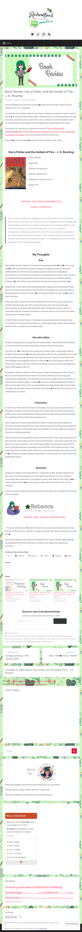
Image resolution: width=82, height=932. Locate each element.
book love (11, 636)
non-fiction (38, 898)
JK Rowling (31, 642)
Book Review (21, 636)
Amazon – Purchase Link (41, 207)
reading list (44, 898)
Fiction (48, 639)
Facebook (28, 517)
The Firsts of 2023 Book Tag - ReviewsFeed (29, 684)
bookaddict (41, 636)
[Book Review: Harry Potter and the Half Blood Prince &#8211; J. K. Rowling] (40, 585)
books (40, 893)
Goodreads (54, 517)
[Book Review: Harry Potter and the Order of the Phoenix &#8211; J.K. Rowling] (65, 585)
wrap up (18, 901)
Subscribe (60, 621)
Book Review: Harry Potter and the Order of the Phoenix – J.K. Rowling (64, 595)
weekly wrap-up (10, 901)
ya (53, 642)
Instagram (44, 517)
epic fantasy (62, 893)
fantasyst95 (32, 100)
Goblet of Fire (56, 639)
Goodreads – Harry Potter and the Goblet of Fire (41, 201)
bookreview (9, 639)
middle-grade (46, 642)
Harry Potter (66, 639)
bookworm (18, 639)
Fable (63, 517)
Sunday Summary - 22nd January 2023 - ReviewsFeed (33, 681)
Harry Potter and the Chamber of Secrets (41, 132)
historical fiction (30, 898)
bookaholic (50, 636)
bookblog (58, 636)
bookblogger (67, 636)
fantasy (33, 639)
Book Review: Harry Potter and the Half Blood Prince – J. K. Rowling (40, 595)
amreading (11, 887)
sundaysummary (67, 898)
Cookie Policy (43, 928)
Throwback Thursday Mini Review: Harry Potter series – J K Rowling (15, 595)
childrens (26, 639)
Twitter (36, 517)
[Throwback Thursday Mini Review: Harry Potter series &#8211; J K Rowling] (16, 585)
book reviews (13, 633)
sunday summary (55, 898)
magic (38, 642)
